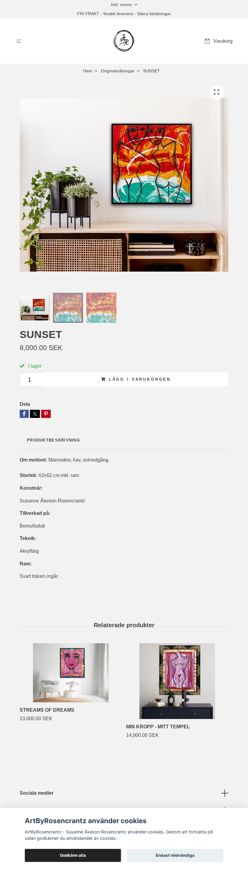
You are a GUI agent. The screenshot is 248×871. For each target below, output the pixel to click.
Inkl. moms (122, 4)
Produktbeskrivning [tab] (53, 440)
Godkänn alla (73, 855)
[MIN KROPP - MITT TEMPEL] (177, 681)
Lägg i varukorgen (140, 379)
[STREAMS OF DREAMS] (71, 673)
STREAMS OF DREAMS (47, 710)
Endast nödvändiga (175, 855)
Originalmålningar (118, 70)
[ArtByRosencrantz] (124, 41)
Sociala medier (37, 793)
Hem (87, 70)
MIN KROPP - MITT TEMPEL (158, 726)
